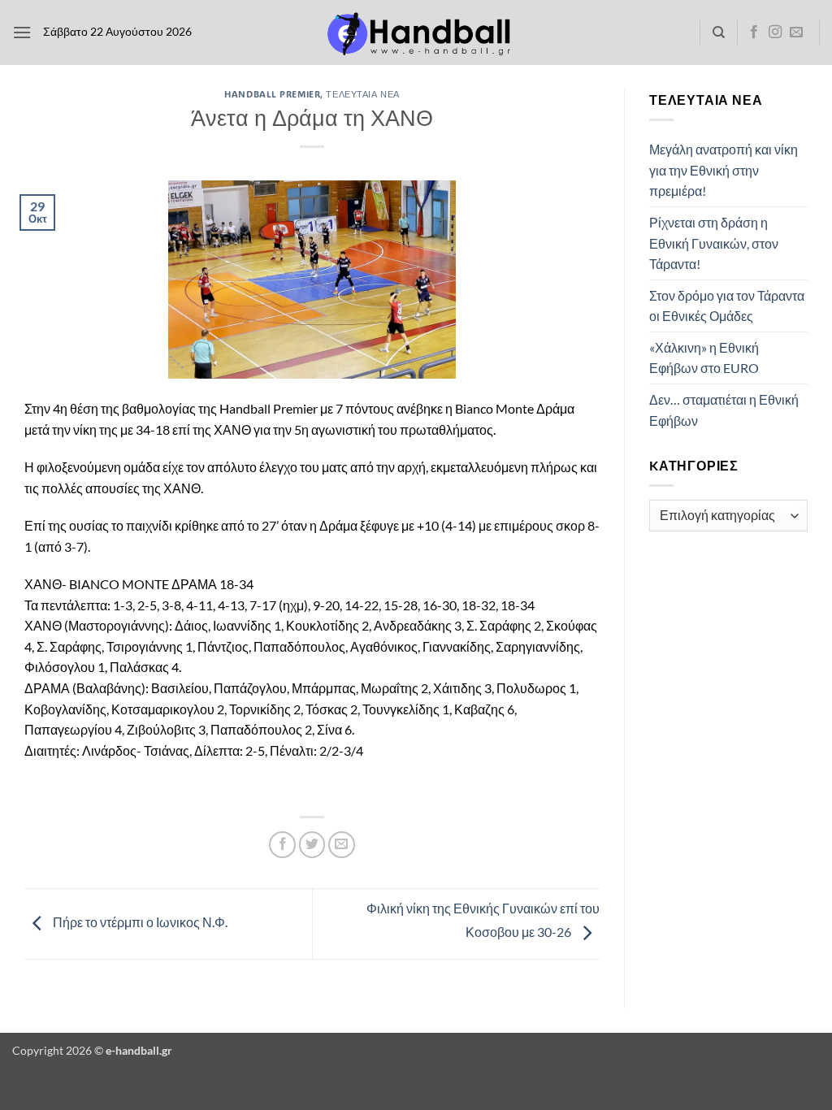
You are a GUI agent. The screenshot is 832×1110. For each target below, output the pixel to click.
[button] (22, 32)
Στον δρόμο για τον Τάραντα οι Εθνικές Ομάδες (726, 306)
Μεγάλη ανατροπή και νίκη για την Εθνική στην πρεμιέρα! (723, 169)
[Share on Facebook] (282, 844)
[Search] (719, 32)
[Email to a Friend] (341, 844)
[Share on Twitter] (312, 844)
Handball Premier (272, 94)
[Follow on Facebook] (754, 32)
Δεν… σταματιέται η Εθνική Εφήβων (724, 410)
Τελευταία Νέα (362, 94)
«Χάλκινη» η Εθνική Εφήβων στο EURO (704, 358)
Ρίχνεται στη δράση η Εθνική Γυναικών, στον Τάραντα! (713, 243)
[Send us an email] (796, 32)
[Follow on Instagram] (775, 32)
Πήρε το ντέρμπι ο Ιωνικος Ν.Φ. (139, 922)
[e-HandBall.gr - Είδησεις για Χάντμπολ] (416, 33)
